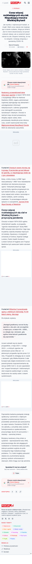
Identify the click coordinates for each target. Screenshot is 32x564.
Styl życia (24, 535)
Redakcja (7, 549)
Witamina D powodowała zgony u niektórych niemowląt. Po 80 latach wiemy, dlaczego (15, 311)
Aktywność (17, 526)
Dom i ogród (7, 529)
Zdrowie (6, 532)
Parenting (15, 532)
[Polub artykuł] (27, 47)
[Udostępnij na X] (16, 491)
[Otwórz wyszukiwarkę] (25, 2)
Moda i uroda (18, 529)
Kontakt (6, 552)
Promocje (14, 535)
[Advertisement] (16, 263)
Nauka (13, 538)
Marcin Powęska (14, 45)
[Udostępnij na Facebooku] (12, 491)
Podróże (24, 532)
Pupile (5, 538)
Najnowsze (7, 526)
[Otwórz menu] (28, 3)
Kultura (6, 535)
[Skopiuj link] (20, 491)
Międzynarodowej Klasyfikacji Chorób (15, 125)
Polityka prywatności (11, 546)
